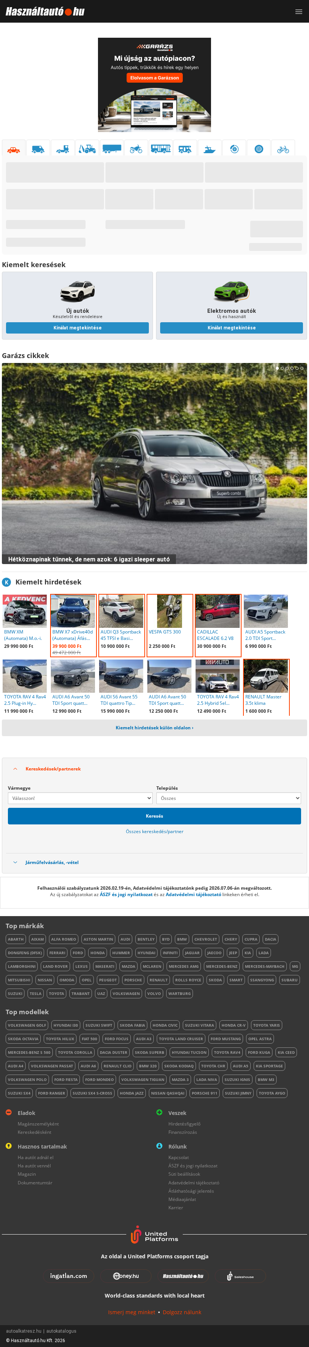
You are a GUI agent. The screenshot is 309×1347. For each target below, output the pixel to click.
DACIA (270, 939)
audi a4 (15, 1066)
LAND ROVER (55, 966)
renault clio (118, 1066)
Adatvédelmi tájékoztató (193, 894)
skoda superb (149, 1052)
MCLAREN (152, 966)
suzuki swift (99, 1025)
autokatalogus (61, 1331)
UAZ (101, 993)
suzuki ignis (237, 1079)
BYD (166, 939)
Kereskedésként (34, 1132)
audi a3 (143, 1038)
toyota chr (213, 1066)
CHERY (231, 939)
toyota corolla (75, 1052)
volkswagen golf (27, 1025)
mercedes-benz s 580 (29, 1052)
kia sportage (269, 1066)
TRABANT (81, 993)
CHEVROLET (205, 939)
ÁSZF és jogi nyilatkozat (126, 894)
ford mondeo (99, 1079)
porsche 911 (204, 1093)
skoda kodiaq (179, 1066)
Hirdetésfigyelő (184, 1124)
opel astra (260, 1038)
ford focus (116, 1038)
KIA (248, 952)
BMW (182, 939)
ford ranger (51, 1093)
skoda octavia (23, 1038)
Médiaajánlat (182, 1199)
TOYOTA (56, 993)
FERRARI (57, 952)
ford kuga (259, 1052)
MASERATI (104, 966)
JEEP (233, 952)
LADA (264, 952)
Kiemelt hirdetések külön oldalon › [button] (154, 727)
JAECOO (214, 952)
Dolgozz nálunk (182, 1312)
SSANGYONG (262, 980)
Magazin (27, 1174)
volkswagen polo (27, 1079)
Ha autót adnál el (36, 1157)
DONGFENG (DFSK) (25, 952)
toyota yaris (266, 1025)
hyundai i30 (66, 1025)
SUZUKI (15, 993)
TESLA (35, 993)
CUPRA (251, 939)
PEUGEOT (108, 980)
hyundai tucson (189, 1052)
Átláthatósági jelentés (191, 1191)
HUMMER (121, 952)
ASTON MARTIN (98, 939)
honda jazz (132, 1093)
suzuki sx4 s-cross (92, 1093)
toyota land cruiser (181, 1038)
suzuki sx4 (19, 1093)
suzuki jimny (238, 1093)
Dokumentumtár (35, 1182)
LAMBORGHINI (21, 966)
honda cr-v (234, 1025)
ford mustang (226, 1038)
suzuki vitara (199, 1025)
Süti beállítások (184, 1174)
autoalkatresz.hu (23, 1331)
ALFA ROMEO (63, 939)
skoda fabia (132, 1025)
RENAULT (159, 980)
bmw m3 (266, 1079)
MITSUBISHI (19, 980)
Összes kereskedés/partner (155, 831)
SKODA (215, 980)
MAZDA (128, 966)
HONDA (97, 952)
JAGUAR (192, 952)
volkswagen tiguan (142, 1079)
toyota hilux (60, 1038)
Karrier (175, 1207)
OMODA (67, 980)
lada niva (206, 1079)
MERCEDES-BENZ (221, 966)
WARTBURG (179, 993)
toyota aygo (272, 1093)
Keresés (154, 816)
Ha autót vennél (34, 1165)
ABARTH (16, 939)
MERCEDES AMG (184, 966)
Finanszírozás (182, 1132)
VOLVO (154, 993)
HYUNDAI (146, 952)
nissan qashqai (167, 1093)
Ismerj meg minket (131, 1312)
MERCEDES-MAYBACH (265, 966)
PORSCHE (133, 980)
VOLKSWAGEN (126, 993)
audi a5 (240, 1066)
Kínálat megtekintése (78, 328)
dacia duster (113, 1052)
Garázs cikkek (25, 355)
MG (295, 966)
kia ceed (286, 1052)
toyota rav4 (227, 1052)
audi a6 (88, 1066)
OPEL (87, 980)
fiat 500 (89, 1038)
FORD (78, 952)
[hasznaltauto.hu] (42, 11)
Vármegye (19, 788)
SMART (236, 980)
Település (167, 788)
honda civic (165, 1025)
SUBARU (289, 980)
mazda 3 (180, 1079)
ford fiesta (66, 1079)
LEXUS (81, 966)
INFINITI (170, 952)
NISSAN (45, 980)
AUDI (125, 939)
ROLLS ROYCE (188, 980)
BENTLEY (146, 939)
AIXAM (37, 939)
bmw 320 (148, 1066)
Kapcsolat (178, 1157)
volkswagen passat (52, 1066)
